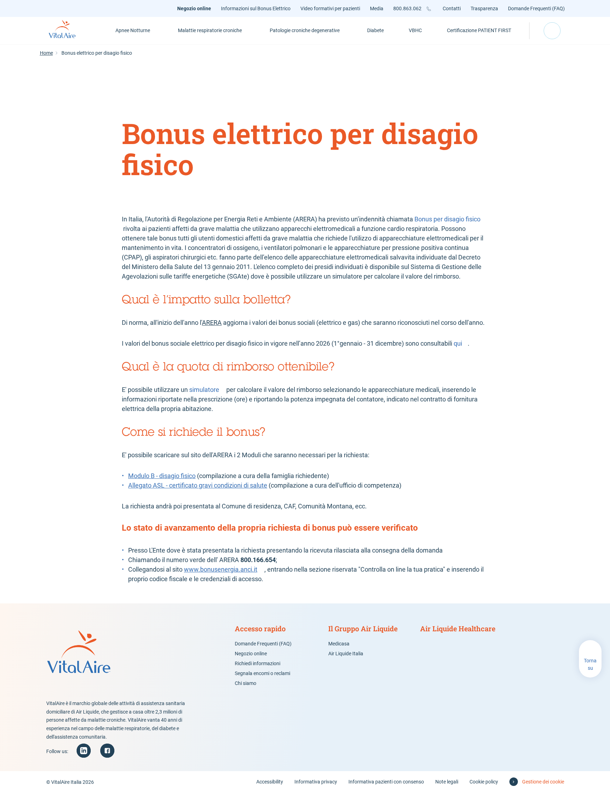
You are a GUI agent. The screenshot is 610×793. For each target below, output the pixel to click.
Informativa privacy (315, 782)
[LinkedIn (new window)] (84, 751)
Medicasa (338, 643)
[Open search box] (552, 30)
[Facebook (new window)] (107, 751)
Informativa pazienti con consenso (386, 782)
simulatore (204, 389)
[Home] (70, 30)
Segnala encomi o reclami (262, 673)
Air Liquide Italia (345, 653)
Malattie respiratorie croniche (210, 30)
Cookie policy (484, 782)
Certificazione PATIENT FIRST (479, 30)
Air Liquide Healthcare (457, 628)
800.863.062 (407, 8)
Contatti (452, 8)
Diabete (375, 30)
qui (458, 343)
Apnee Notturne (132, 30)
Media (376, 8)
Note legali (446, 782)
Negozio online (194, 8)
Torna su (590, 664)
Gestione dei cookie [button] (543, 782)
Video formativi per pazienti (330, 8)
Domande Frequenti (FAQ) (536, 8)
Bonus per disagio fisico (447, 219)
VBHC (415, 30)
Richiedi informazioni (257, 663)
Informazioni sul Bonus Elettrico (256, 8)
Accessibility (269, 782)
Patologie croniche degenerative (305, 30)
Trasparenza (484, 8)
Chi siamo (245, 683)
